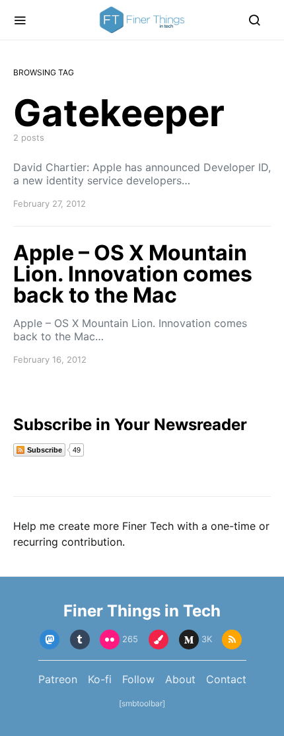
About (180, 679)
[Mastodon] (49, 639)
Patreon (57, 679)
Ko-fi (100, 679)
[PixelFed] (158, 639)
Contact (226, 679)
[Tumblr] (80, 639)
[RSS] (232, 639)
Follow (138, 679)
